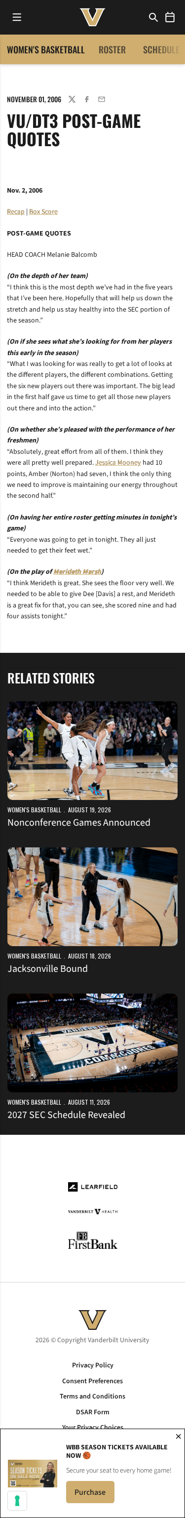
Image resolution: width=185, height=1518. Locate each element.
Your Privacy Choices (92, 1428)
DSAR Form (93, 1412)
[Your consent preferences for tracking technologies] (17, 1500)
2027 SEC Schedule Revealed (66, 1115)
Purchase (94, 1495)
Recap (16, 212)
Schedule (161, 49)
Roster (112, 49)
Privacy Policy (92, 1365)
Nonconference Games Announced (78, 823)
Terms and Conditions (92, 1396)
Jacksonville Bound (47, 969)
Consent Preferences (92, 1381)
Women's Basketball (34, 809)
